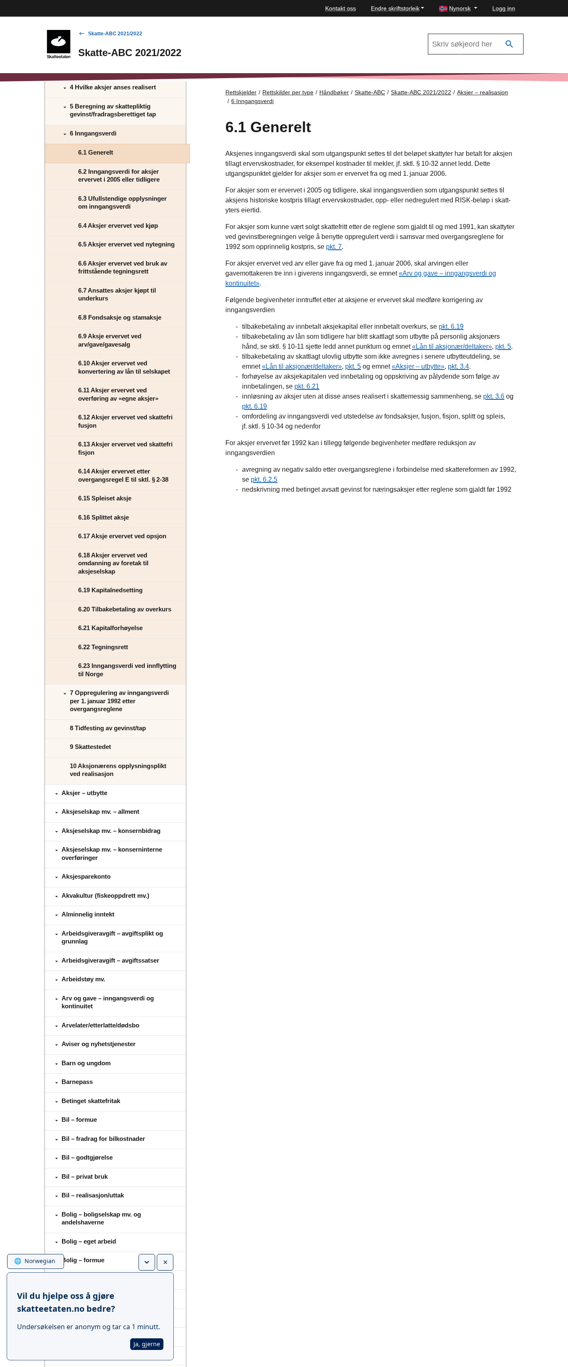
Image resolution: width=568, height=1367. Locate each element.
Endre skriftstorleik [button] (395, 8)
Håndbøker (334, 92)
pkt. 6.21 (306, 386)
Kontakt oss (340, 8)
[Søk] (509, 44)
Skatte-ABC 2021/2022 (115, 34)
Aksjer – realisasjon (482, 92)
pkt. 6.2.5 (264, 479)
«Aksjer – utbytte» (418, 366)
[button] (458, 8)
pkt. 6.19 (451, 326)
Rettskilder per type (288, 92)
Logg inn (503, 8)
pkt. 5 (503, 346)
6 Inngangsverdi (252, 101)
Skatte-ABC (370, 92)
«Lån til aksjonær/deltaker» (452, 346)
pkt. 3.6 (493, 396)
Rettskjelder (241, 92)
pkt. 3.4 (458, 366)
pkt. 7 (334, 246)
